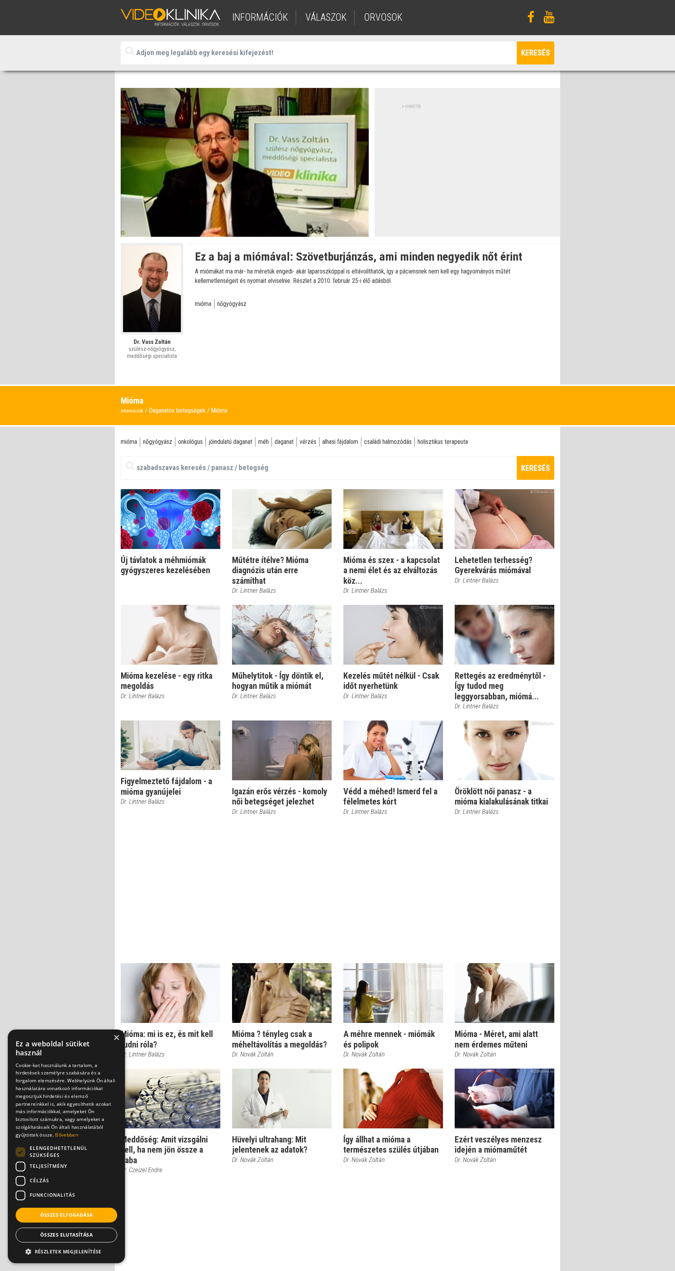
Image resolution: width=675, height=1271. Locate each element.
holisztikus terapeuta (443, 441)
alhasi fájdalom (340, 441)
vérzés (308, 441)
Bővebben (66, 1135)
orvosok (383, 17)
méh (263, 441)
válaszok (325, 17)
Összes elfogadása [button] (66, 1215)
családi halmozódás (388, 441)
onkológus (190, 441)
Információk (132, 411)
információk (260, 17)
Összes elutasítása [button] (66, 1235)
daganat (284, 441)
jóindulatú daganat (230, 441)
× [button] (116, 1038)
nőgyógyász (231, 303)
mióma (203, 303)
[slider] (244, 231)
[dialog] (66, 1146)
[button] (66, 1251)
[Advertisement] (467, 164)
